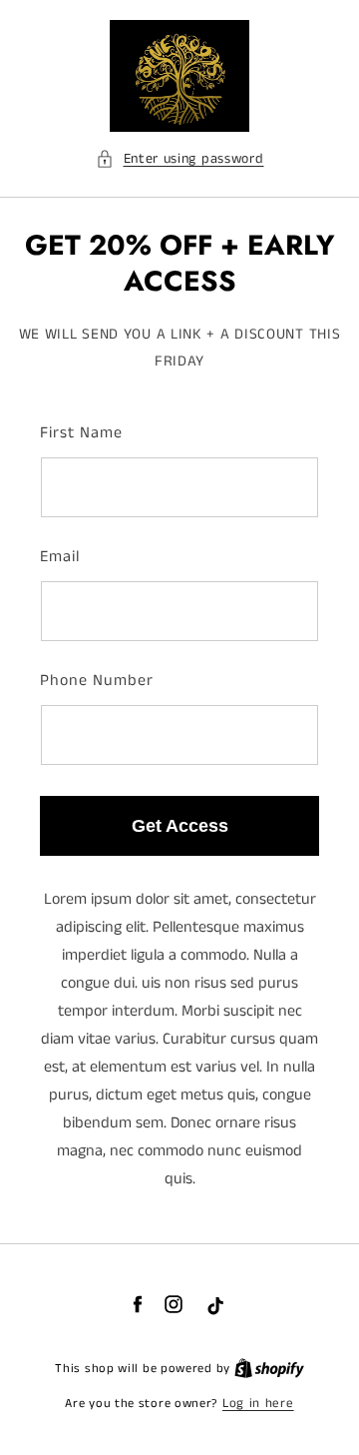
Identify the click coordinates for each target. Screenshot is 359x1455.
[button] (180, 159)
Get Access (180, 826)
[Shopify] (269, 1368)
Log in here (258, 1403)
